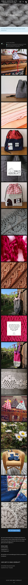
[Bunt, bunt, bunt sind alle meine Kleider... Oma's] (14, 328)
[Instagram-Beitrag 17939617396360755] (14, 515)
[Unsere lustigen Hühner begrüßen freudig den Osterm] (14, 408)
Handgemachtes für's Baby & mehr (9, 2)
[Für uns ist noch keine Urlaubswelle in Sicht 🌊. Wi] (14, 275)
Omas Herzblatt (9, 1)
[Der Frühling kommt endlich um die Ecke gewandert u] (14, 435)
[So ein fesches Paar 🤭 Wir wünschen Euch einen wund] (14, 462)
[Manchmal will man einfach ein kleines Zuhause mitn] (14, 195)
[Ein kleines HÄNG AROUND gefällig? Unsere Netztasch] (14, 302)
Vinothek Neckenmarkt (8, 566)
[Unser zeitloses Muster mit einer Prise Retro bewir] (14, 89)
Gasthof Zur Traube (7, 568)
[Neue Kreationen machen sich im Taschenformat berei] (14, 115)
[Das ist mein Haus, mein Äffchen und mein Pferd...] (14, 142)
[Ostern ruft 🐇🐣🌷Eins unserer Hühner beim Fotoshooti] (14, 62)
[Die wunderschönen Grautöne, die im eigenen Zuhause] (14, 222)
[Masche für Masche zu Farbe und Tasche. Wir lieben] (14, 249)
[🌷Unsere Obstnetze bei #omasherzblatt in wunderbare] (14, 355)
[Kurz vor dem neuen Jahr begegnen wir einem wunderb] (14, 488)
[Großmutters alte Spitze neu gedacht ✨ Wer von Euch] (14, 382)
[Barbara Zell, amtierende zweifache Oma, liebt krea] (14, 169)
